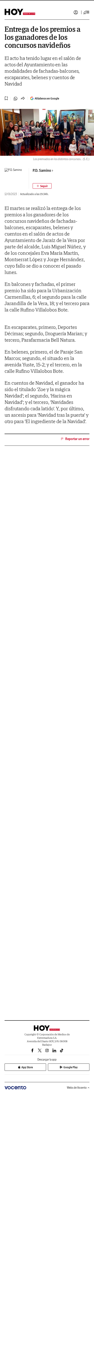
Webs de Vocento (77, 1087)
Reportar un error (77, 439)
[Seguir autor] (42, 186)
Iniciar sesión (75, 12)
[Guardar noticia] (6, 98)
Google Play (70, 1067)
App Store (27, 1067)
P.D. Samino (42, 170)
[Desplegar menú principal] (86, 12)
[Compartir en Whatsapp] (15, 98)
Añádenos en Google (47, 98)
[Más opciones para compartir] (23, 98)
